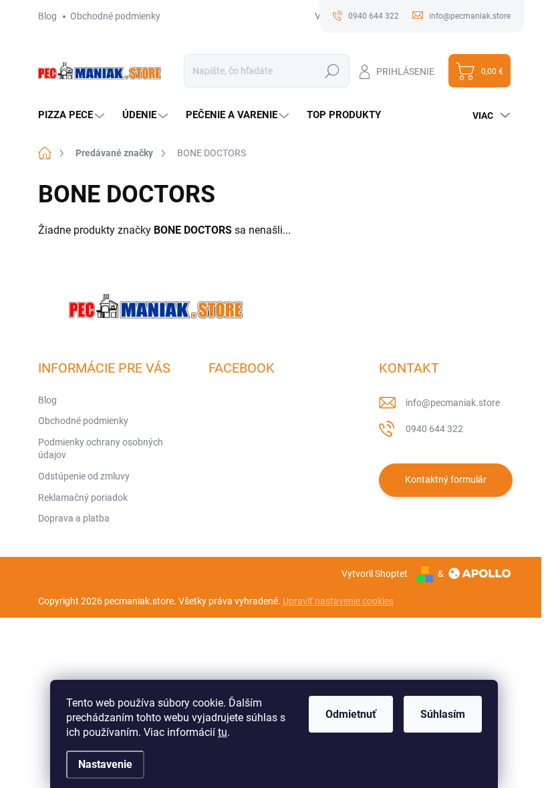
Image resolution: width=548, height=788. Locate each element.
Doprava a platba (74, 518)
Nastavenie (105, 764)
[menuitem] (73, 115)
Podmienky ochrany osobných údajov (100, 449)
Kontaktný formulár (446, 479)
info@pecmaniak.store (453, 402)
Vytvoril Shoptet (374, 573)
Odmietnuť (350, 714)
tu (222, 732)
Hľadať (332, 70)
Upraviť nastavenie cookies (338, 601)
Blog (47, 16)
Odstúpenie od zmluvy (84, 476)
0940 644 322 (434, 428)
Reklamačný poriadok (83, 497)
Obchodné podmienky (115, 16)
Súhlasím (442, 714)
